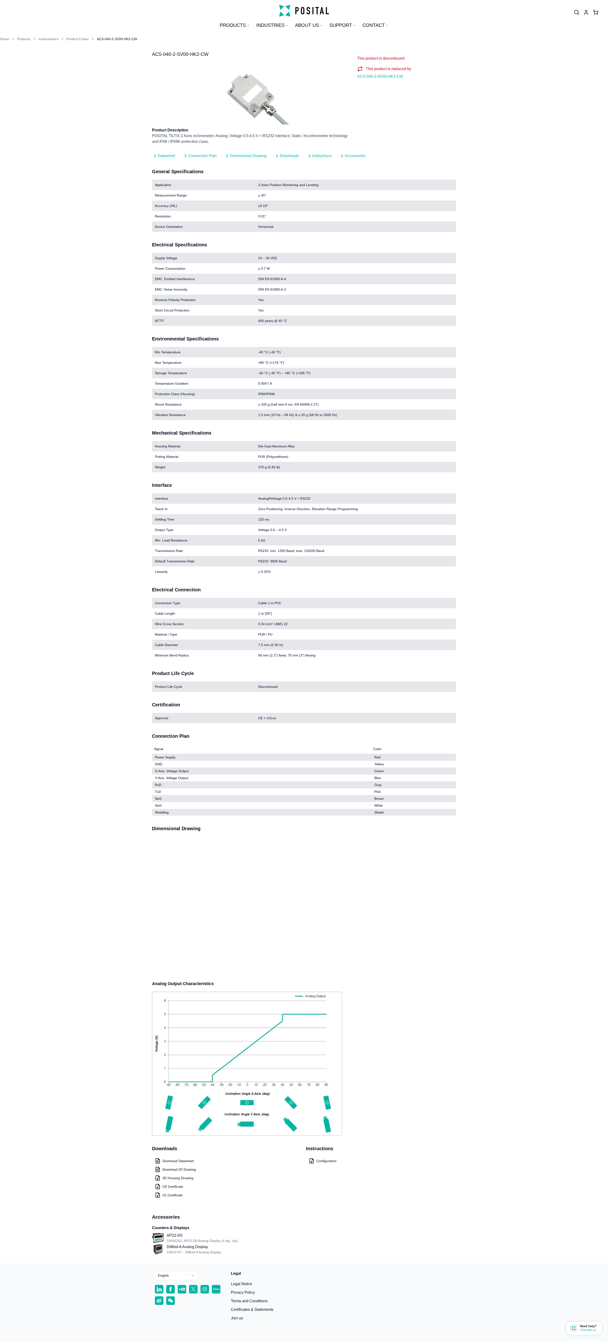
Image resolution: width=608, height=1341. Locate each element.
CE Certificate (172, 1186)
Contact (373, 25)
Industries (270, 25)
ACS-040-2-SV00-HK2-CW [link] (117, 39)
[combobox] (176, 1275)
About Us (307, 25)
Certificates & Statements (252, 1309)
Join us (237, 1318)
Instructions (322, 156)
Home (4, 39)
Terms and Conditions (249, 1301)
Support (340, 25)
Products (233, 25)
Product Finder (77, 39)
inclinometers (48, 39)
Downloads (289, 156)
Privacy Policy (243, 1292)
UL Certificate (172, 1195)
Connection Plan (202, 156)
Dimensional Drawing (248, 156)
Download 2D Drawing (179, 1169)
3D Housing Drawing (177, 1178)
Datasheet (166, 156)
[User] (577, 12)
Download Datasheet (178, 1161)
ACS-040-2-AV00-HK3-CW (380, 76)
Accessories (355, 156)
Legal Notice (241, 1284)
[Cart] (595, 12)
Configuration (326, 1161)
